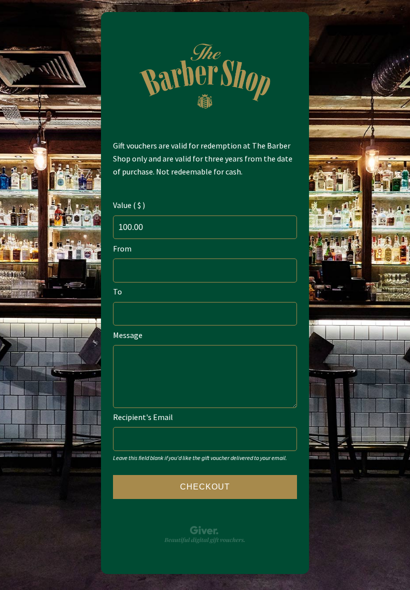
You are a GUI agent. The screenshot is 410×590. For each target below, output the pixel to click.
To (117, 291)
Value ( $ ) (129, 205)
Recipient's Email (143, 417)
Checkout (205, 486)
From (122, 249)
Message (127, 335)
